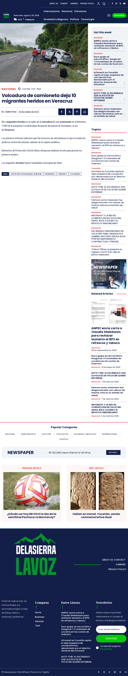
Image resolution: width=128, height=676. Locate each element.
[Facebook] (112, 4)
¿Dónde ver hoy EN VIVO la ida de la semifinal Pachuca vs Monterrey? (31, 515)
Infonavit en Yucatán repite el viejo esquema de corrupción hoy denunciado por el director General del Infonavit (109, 78)
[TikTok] (109, 672)
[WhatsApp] (84, 111)
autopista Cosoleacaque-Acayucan (26, 174)
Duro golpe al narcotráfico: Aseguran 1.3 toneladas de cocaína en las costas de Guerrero (108, 60)
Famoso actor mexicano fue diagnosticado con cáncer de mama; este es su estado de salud (108, 112)
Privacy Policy (106, 649)
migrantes (50, 174)
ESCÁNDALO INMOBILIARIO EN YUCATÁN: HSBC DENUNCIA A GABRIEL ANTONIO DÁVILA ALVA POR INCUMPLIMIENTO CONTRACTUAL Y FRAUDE (108, 236)
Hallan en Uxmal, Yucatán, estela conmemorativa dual (96, 515)
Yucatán (98, 69)
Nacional (9, 89)
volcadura (75, 174)
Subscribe (111, 638)
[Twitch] (115, 672)
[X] (120, 4)
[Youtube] (124, 4)
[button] (104, 3)
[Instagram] (116, 4)
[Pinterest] (77, 111)
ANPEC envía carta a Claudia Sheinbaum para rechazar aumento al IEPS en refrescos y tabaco (108, 44)
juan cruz (10, 112)
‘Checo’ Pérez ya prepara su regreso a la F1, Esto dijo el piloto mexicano (106, 252)
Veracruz (62, 174)
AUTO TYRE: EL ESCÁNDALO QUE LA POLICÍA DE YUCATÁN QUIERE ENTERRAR (108, 97)
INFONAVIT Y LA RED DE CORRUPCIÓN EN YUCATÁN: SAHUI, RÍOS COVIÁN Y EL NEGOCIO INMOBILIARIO (106, 219)
